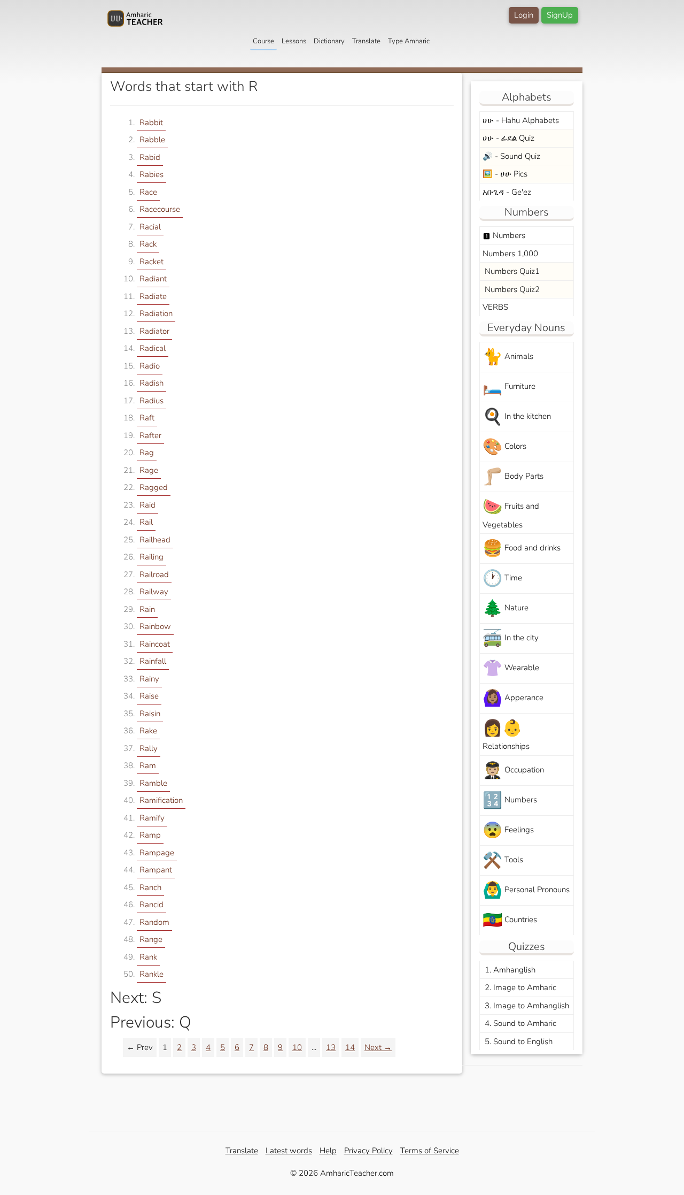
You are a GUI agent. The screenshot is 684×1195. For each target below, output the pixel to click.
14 (350, 1047)
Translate (366, 41)
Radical (152, 348)
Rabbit (151, 122)
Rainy (149, 678)
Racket (151, 261)
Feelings (508, 830)
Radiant (153, 278)
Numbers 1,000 (510, 253)
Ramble (153, 783)
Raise (149, 696)
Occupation (513, 771)
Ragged (153, 487)
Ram (147, 765)
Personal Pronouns (526, 890)
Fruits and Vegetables (511, 513)
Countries (510, 920)
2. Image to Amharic (519, 987)
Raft (146, 417)
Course (263, 41)
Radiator (154, 331)
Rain (147, 609)
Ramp (150, 835)
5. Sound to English (518, 1041)
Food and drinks (522, 549)
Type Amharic (409, 41)
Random (154, 922)
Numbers (504, 235)
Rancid (151, 904)
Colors (504, 447)
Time (502, 578)
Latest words (289, 1150)
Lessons (294, 41)
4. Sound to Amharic (519, 1023)
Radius (151, 400)
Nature (505, 608)
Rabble (152, 139)
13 (331, 1047)
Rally (148, 748)
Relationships (506, 734)
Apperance (513, 698)
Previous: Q (150, 1022)
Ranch (150, 887)
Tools (503, 860)
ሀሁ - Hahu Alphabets (521, 120)
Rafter (150, 435)
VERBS (495, 307)
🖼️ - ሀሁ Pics (505, 173)
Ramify (152, 818)
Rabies (151, 174)
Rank (148, 957)
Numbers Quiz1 (511, 271)
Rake (148, 730)
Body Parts (513, 477)
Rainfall (152, 661)
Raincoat (154, 644)
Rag (146, 452)
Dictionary (329, 41)
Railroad (154, 574)
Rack (148, 244)
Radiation (156, 313)
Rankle (151, 974)
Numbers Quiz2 (511, 289)
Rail (146, 522)
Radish (151, 383)
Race (148, 192)
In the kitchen (517, 417)
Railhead (154, 539)
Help (328, 1150)
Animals (508, 357)
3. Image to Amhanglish (526, 1005)
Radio (149, 366)
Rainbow (155, 626)
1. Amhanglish (509, 969)
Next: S (135, 998)
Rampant (155, 869)
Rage (148, 470)
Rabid (149, 157)
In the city (511, 638)
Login (523, 15)
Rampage (156, 852)
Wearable (511, 668)
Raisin (149, 713)
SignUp (560, 15)
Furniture (509, 387)
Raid (147, 505)
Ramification (161, 800)
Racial (150, 226)
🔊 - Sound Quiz (511, 156)
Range (150, 939)
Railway (153, 591)
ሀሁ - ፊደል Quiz (508, 138)
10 (297, 1047)
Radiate (153, 296)
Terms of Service (429, 1150)
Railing (151, 556)
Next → (378, 1047)
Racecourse (159, 209)
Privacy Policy (368, 1150)
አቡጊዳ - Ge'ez (507, 192)
